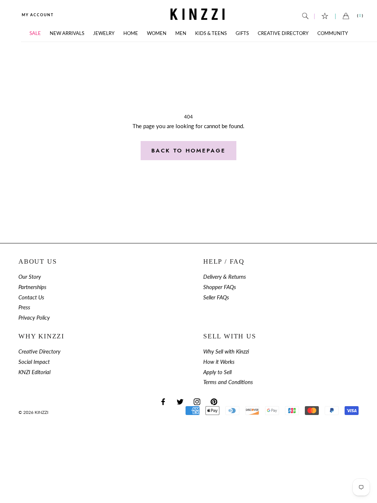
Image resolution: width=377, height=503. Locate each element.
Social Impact (34, 362)
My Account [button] (38, 15)
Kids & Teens (211, 33)
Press (24, 307)
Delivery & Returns (224, 277)
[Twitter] (180, 401)
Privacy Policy (34, 317)
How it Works (219, 362)
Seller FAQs (216, 297)
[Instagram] (197, 401)
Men (180, 33)
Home (130, 33)
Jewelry (103, 33)
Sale (35, 33)
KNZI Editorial (34, 372)
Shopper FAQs (219, 287)
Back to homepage (188, 150)
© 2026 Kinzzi (33, 412)
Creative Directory (283, 33)
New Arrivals (67, 33)
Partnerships (32, 287)
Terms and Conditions (228, 382)
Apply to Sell (217, 372)
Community (332, 33)
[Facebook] (163, 401)
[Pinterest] (214, 401)
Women (156, 33)
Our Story (29, 277)
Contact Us (31, 297)
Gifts (242, 33)
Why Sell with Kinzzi (226, 351)
